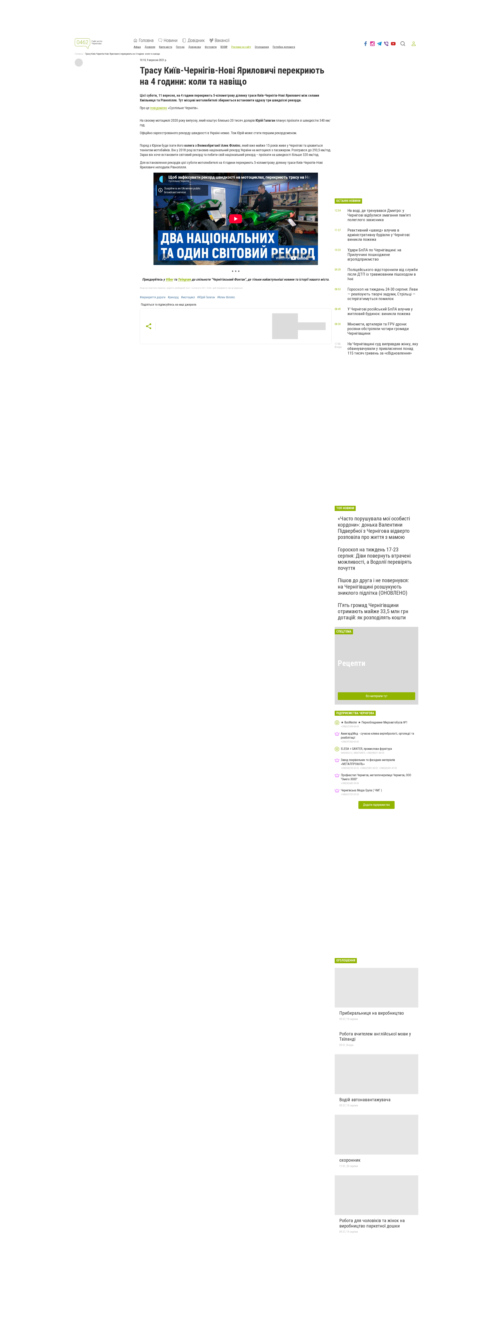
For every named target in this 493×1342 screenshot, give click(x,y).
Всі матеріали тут (376, 696)
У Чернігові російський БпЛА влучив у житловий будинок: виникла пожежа (380, 311)
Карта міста (165, 46)
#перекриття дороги (152, 297)
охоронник (350, 1160)
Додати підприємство (376, 805)
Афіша (137, 46)
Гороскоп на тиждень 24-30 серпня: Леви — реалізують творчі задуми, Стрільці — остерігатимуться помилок (382, 294)
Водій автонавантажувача (365, 1099)
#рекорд (173, 297)
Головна (146, 40)
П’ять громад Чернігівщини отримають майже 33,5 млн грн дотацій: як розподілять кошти (373, 611)
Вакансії (222, 40)
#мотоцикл (188, 297)
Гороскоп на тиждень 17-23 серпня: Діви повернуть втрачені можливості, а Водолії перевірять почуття (375, 558)
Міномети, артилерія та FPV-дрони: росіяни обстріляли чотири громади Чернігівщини (378, 329)
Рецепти (351, 663)
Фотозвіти (211, 46)
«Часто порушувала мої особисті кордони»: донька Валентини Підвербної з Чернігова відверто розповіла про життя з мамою (374, 527)
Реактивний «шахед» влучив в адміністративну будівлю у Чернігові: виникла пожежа (378, 235)
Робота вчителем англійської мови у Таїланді (375, 1036)
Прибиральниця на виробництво (371, 1013)
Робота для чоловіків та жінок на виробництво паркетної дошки (372, 1223)
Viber (169, 279)
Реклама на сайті (241, 46)
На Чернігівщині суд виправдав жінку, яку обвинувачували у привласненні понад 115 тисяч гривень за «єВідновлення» (382, 348)
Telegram (184, 279)
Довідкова (194, 46)
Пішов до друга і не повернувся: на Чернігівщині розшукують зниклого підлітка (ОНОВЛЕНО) (373, 586)
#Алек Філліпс (226, 297)
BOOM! (224, 46)
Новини (171, 40)
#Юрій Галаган (206, 297)
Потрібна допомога (284, 46)
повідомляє (158, 108)
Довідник (196, 40)
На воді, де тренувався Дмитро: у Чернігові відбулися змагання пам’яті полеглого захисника (379, 215)
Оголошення (262, 46)
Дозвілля (150, 46)
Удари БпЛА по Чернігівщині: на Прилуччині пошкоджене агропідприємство (374, 255)
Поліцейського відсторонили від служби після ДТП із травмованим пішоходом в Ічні (382, 274)
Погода (180, 46)
